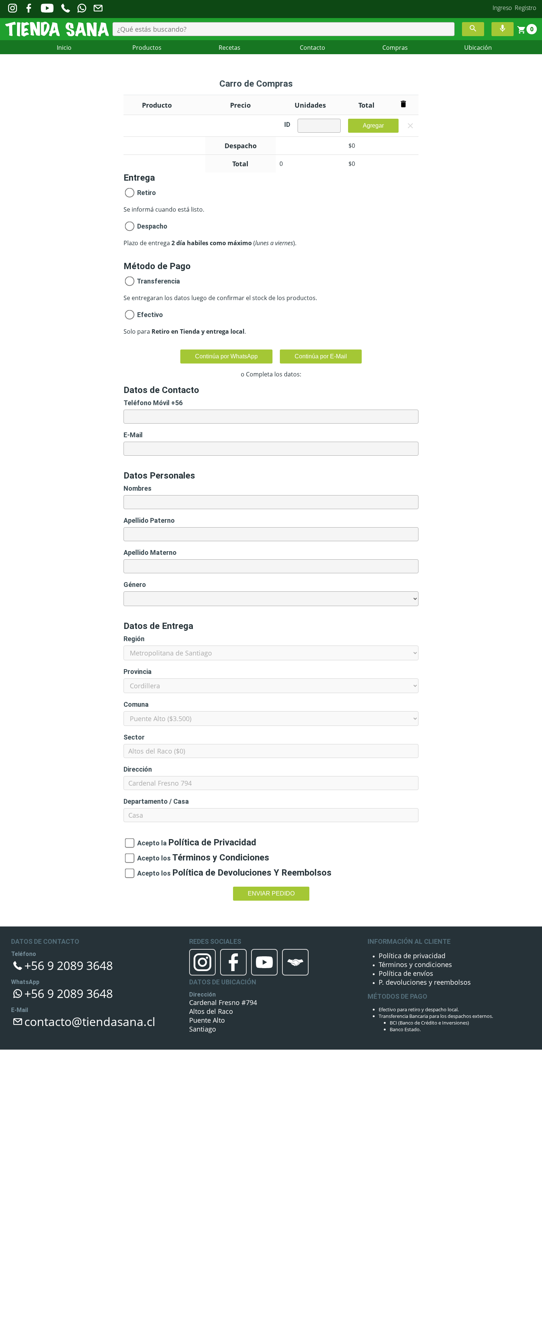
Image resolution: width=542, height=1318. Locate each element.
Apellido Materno (150, 552)
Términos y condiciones (404, 961)
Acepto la (185, 843)
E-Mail (133, 435)
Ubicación (478, 48)
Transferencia (158, 281)
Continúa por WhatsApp (226, 356)
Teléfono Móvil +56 (153, 403)
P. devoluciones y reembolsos (411, 974)
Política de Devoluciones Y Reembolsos (232, 873)
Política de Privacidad (201, 843)
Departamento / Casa (156, 801)
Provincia (138, 671)
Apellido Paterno (149, 520)
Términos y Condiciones (208, 858)
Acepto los (190, 858)
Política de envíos (398, 967)
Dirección (138, 769)
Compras (395, 48)
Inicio (64, 48)
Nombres (138, 488)
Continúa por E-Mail (321, 356)
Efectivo (149, 315)
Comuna (136, 704)
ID (287, 124)
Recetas (229, 48)
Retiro (146, 193)
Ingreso (502, 8)
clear (410, 125)
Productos (146, 48)
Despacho (152, 226)
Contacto (312, 48)
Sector (134, 737)
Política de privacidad (402, 954)
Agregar (373, 125)
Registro (525, 8)
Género (135, 584)
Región (134, 639)
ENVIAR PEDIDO (271, 893)
